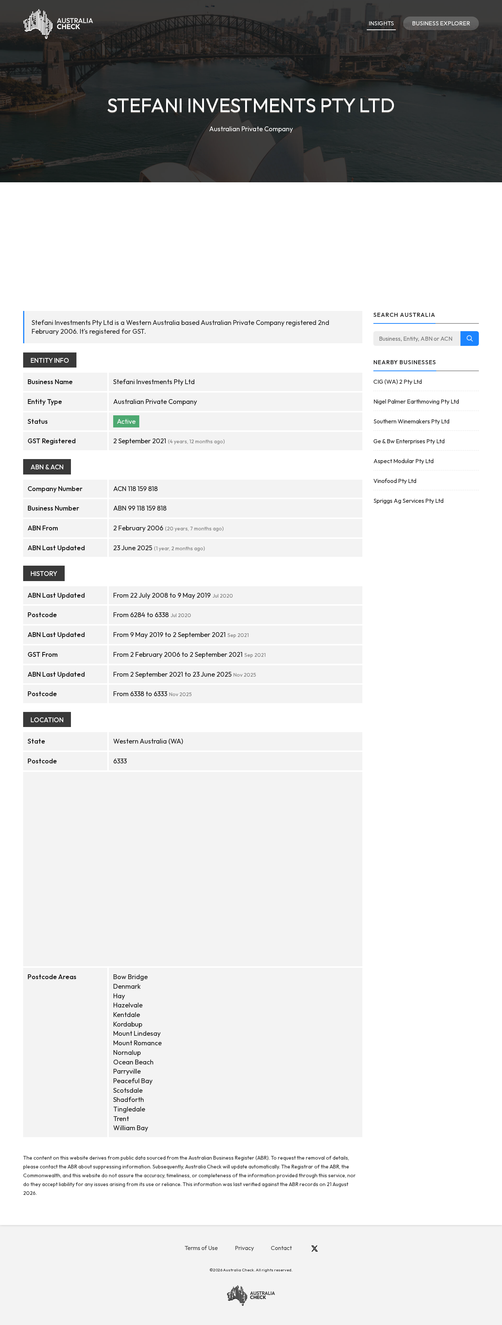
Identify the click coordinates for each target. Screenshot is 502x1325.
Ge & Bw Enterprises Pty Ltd (409, 441)
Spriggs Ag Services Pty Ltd (408, 500)
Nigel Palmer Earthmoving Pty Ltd (416, 401)
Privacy (244, 1247)
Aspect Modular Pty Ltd (403, 461)
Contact (281, 1247)
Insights (381, 23)
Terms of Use (201, 1247)
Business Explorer (441, 23)
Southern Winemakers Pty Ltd (411, 421)
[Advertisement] (251, 237)
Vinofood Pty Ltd (394, 480)
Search (469, 338)
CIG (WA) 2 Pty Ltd (397, 381)
